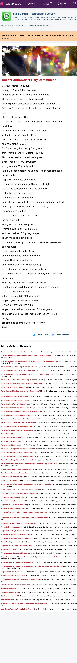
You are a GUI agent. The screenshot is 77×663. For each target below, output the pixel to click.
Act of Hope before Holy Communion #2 (15, 400)
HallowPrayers (13, 4)
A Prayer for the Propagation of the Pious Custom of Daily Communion (26, 355)
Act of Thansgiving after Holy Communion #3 (17, 456)
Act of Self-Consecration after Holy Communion (18, 430)
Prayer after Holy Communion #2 (13, 508)
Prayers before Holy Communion (13, 575)
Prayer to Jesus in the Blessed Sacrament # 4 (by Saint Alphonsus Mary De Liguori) (31, 566)
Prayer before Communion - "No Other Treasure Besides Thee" (24, 518)
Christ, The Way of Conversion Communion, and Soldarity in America (26, 484)
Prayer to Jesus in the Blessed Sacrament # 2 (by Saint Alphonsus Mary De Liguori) (31, 557)
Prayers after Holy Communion (12, 572)
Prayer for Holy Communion (11, 542)
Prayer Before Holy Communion (12, 531)
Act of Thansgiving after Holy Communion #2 (17, 452)
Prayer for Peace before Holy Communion (16, 546)
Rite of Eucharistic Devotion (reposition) (16, 585)
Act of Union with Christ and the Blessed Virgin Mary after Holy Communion (29, 464)
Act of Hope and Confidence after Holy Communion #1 (21, 391)
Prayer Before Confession (10, 527)
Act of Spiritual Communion (11, 434)
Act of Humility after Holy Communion (15, 404)
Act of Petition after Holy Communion (37, 26)
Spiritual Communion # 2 (10, 596)
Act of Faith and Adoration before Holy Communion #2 (21, 383)
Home (2, 26)
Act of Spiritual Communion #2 (12, 437)
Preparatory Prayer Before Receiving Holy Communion (21, 579)
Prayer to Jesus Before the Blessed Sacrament (18, 553)
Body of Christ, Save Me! (10, 480)
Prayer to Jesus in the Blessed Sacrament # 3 (17, 562)
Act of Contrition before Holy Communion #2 (17, 370)
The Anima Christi (7, 600)
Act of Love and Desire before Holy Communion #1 (19, 419)
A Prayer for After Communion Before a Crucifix (18, 352)
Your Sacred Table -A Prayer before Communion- (19, 609)
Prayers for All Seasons (47, 4)
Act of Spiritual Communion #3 (12, 441)
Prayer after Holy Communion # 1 (13, 497)
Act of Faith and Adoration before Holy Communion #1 (21, 380)
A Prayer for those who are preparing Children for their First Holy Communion (29, 361)
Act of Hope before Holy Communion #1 (15, 396)
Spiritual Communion (8, 588)
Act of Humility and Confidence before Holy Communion (21, 411)
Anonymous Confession (62, 4)
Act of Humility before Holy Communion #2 (16, 415)
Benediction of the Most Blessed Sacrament (17, 473)
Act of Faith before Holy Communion (14, 387)
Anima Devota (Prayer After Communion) (16, 469)
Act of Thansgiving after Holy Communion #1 (17, 449)
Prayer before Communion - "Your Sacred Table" (19, 523)
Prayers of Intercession (31, 4)
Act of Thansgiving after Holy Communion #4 (17, 460)
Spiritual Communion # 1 (10, 592)
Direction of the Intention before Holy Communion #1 (20, 490)
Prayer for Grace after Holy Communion (15, 534)
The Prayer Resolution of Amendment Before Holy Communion (24, 603)
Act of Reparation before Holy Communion (16, 426)
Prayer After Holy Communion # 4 (13, 505)
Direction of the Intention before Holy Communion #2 (20, 493)
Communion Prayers (14, 26)
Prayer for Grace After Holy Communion (15, 538)
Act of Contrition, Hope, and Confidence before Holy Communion (25, 374)
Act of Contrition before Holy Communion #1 (17, 367)
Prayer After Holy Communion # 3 (13, 501)
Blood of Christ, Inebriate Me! (11, 477)
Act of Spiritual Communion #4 (12, 445)
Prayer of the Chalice (8, 549)
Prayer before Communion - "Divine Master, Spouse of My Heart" (25, 512)
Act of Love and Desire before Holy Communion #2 (19, 423)
